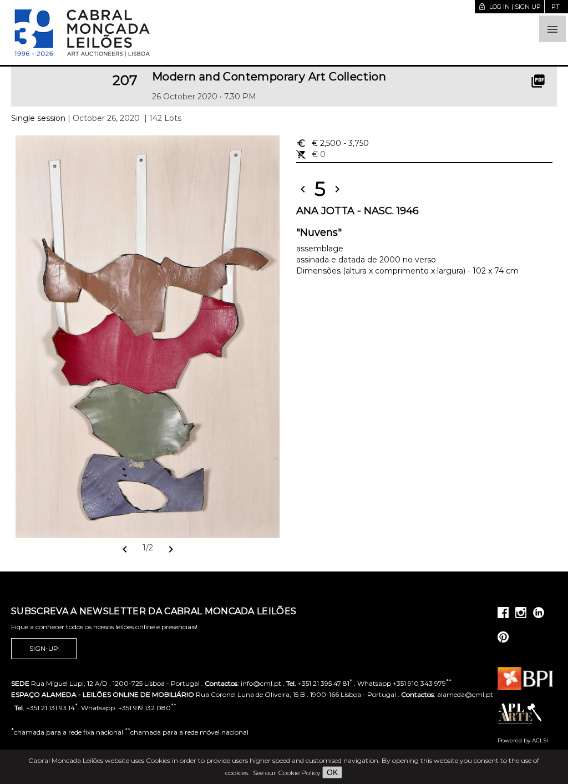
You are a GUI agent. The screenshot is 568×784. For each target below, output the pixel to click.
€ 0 (311, 154)
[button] (552, 29)
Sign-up (43, 648)
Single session (38, 118)
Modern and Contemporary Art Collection (269, 76)
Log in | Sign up (509, 7)
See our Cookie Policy (287, 772)
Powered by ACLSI (523, 740)
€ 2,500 (332, 143)
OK (332, 772)
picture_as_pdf (538, 81)
